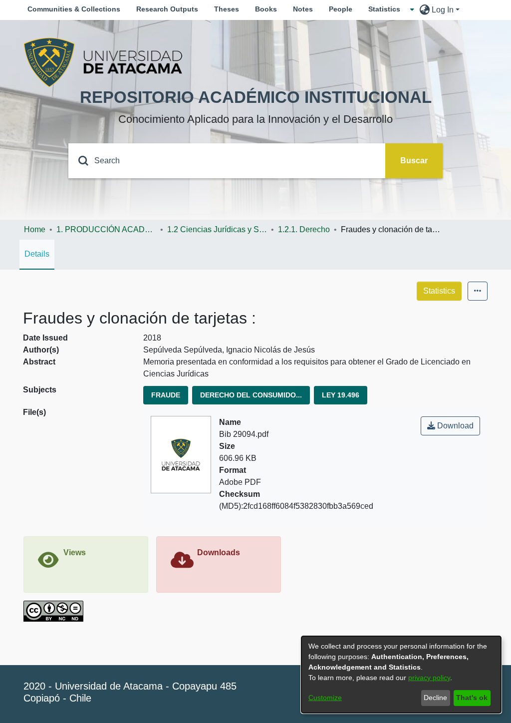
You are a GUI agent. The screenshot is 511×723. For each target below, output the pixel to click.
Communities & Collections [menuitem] (73, 9)
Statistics (439, 291)
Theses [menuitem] (226, 9)
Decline (435, 698)
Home (34, 229)
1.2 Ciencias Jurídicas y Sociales (217, 229)
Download (454, 425)
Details (36, 254)
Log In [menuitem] (443, 9)
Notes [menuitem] (303, 9)
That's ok (472, 698)
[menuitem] (387, 9)
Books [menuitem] (266, 9)
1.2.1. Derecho (304, 229)
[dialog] (401, 674)
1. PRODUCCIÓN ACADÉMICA (106, 229)
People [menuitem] (340, 9)
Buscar (414, 160)
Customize (325, 698)
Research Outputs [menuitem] (167, 9)
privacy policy (429, 678)
